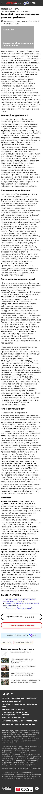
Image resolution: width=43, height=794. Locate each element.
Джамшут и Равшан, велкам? (19, 608)
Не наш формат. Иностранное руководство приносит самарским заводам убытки (25, 681)
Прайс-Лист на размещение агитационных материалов (15, 714)
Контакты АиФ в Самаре (13, 718)
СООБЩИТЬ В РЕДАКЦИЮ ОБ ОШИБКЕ (18, 724)
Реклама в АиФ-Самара (13, 710)
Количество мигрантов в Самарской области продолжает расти (23, 667)
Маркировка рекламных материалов (19, 721)
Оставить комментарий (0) (21, 625)
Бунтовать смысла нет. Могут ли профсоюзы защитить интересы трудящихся (21, 660)
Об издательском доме (13, 698)
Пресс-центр (32, 698)
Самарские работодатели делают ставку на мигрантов (19, 600)
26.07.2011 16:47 (6, 9)
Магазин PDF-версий (11, 701)
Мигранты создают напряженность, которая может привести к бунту (22, 674)
